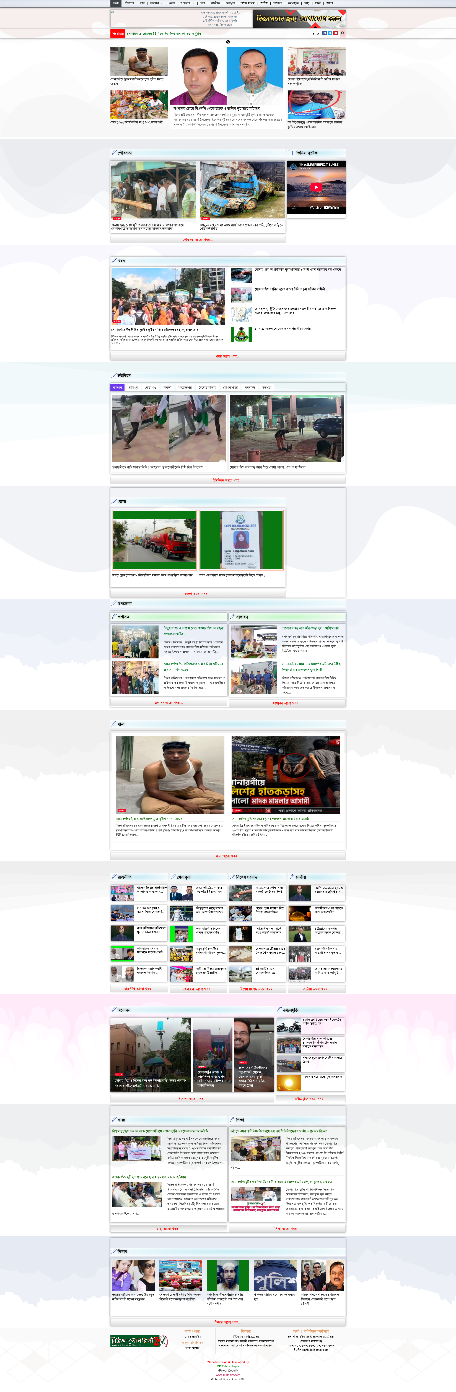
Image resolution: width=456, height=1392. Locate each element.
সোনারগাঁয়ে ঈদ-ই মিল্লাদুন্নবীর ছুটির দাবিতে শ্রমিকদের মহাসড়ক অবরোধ (154, 330)
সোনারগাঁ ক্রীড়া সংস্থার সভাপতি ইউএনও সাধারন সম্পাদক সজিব (211, 896)
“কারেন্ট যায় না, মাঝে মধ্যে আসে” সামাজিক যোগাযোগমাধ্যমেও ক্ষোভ (270, 937)
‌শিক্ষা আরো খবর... (287, 1233)
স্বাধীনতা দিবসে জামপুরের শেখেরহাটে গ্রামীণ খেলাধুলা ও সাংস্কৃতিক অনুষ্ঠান (211, 979)
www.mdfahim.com (228, 1379)
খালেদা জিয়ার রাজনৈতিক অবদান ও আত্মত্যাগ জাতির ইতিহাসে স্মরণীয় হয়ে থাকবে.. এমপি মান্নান (152, 898)
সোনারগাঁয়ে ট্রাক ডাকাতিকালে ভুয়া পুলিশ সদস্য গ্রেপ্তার (149, 823)
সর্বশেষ (117, 218)
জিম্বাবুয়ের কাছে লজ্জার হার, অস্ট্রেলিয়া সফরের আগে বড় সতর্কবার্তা (209, 916)
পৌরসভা (125, 153)
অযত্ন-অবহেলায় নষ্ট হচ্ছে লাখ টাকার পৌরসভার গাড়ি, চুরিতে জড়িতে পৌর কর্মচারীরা (241, 227)
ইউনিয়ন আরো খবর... (228, 480)
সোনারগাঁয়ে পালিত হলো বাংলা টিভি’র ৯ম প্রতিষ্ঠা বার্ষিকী (290, 289)
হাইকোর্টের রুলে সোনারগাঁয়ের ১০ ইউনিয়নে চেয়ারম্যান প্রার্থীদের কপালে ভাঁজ (268, 979)
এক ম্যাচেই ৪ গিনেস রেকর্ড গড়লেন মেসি (208, 935)
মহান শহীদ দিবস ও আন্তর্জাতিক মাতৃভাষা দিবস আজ (326, 957)
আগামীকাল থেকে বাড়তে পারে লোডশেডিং (329, 915)
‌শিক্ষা (240, 1124)
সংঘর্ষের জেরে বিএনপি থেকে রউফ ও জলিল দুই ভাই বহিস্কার (217, 108)
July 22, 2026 (247, 1096)
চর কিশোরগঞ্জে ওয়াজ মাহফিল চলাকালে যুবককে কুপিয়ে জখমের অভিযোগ (315, 124)
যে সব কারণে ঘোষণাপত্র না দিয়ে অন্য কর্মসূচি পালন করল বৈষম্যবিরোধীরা (329, 979)
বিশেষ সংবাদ (246, 881)
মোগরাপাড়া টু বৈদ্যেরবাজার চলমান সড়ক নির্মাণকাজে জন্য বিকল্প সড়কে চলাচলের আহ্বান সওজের (295, 311)
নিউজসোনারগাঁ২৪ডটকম (126, 1096)
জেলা (122, 501)
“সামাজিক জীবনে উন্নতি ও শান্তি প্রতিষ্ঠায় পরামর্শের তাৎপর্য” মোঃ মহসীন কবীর (319, 1303)
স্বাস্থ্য (121, 1124)
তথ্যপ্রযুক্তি (291, 1014)
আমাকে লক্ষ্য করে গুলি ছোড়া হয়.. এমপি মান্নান (310, 632)
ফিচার (122, 1256)
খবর (121, 261)
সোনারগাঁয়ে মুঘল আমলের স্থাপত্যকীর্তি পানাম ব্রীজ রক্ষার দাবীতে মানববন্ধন (320, 1047)
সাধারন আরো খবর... (287, 707)
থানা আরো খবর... (228, 860)
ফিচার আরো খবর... (228, 1326)
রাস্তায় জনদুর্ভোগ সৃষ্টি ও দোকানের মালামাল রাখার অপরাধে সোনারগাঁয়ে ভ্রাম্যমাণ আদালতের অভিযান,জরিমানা (147, 227)
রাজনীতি (124, 881)
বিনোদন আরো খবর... (192, 1103)
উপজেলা (125, 608)
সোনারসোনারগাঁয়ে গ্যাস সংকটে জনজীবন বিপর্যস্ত (270, 894)
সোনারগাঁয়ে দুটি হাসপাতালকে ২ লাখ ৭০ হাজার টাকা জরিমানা (149, 1181)
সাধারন (242, 621)
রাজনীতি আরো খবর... (139, 993)
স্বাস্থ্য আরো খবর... (168, 1233)
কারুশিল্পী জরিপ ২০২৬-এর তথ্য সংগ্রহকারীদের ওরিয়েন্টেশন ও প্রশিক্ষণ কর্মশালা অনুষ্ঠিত (254, 1081)
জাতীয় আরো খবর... (317, 993)
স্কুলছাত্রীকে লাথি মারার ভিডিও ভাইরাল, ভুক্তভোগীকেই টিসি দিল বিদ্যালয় (157, 467)
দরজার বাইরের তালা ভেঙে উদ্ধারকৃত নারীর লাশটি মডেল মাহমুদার (228, 1301)
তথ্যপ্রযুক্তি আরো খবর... (311, 1103)
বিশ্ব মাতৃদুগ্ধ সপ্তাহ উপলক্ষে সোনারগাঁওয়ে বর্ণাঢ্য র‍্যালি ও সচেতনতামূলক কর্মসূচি (160, 1135)
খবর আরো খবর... (228, 356)
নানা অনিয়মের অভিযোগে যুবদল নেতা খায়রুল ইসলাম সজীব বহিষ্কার (151, 936)
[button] (318, 34)
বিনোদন (124, 1014)
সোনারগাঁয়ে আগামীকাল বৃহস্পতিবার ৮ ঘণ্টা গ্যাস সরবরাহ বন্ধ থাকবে (298, 269)
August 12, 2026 (207, 1096)
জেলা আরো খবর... (198, 598)
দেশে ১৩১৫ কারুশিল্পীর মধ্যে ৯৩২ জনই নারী (155, 34)
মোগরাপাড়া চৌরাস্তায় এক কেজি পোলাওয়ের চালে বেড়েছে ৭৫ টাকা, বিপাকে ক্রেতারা (271, 959)
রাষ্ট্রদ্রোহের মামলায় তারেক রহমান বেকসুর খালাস (328, 937)
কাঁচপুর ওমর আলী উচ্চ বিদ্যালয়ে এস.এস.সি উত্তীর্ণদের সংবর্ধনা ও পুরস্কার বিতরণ (279, 1135)
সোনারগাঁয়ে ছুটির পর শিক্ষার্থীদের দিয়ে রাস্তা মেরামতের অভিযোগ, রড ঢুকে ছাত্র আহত (281, 1186)
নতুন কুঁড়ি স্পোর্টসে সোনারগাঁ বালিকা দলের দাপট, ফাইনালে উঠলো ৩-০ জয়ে (209, 959)
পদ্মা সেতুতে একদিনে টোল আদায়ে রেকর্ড (323, 1064)
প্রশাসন (123, 621)
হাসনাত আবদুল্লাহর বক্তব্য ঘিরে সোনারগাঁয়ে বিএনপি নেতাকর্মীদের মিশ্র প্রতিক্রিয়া (152, 918)
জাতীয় (301, 881)
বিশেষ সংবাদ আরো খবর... (258, 993)
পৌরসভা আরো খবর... (198, 239)
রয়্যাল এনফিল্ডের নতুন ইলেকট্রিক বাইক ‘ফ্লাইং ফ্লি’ (322, 1026)
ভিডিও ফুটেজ (307, 153)
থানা (121, 728)
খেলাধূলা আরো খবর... (198, 993)
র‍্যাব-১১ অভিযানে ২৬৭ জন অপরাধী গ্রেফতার (283, 328)
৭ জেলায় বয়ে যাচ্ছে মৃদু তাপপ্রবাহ (322, 1081)
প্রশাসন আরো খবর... (169, 707)
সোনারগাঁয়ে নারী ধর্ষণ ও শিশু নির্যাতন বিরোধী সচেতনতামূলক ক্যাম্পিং (274, 1301)
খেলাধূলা (184, 881)
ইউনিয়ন (124, 375)
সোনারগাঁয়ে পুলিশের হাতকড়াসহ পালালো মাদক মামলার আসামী (271, 823)
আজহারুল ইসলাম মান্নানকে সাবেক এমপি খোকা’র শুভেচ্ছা (150, 957)
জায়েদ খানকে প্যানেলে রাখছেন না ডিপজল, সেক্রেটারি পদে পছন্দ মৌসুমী (178, 1303)
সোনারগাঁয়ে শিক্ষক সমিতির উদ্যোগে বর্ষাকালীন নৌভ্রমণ (209, 1085)
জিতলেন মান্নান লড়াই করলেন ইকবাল (149, 975)
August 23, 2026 (149, 1096)
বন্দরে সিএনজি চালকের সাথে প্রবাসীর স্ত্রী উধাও (139, 575)
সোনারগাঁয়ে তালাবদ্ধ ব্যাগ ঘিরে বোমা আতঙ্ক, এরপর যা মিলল (267, 467)
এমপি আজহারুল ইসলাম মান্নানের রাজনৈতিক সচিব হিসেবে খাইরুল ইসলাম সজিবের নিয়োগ (329, 898)
